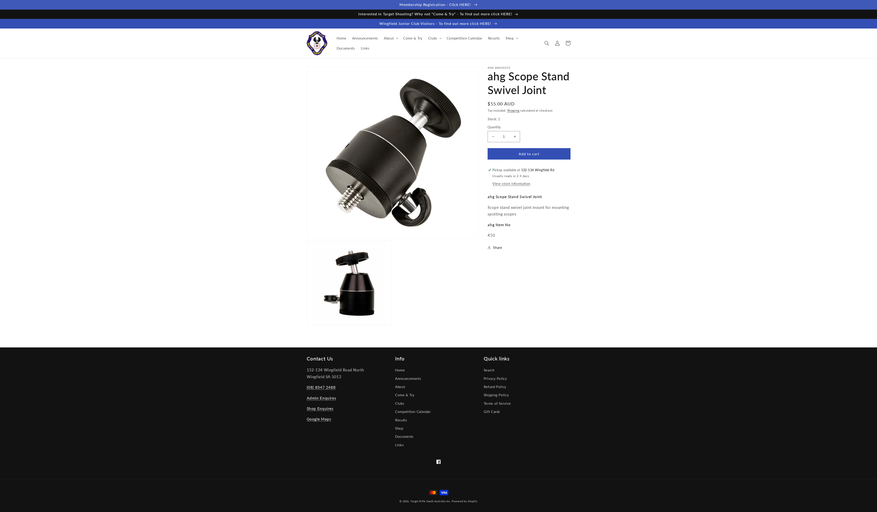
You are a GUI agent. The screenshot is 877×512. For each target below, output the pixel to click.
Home (400, 370)
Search (489, 370)
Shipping (513, 110)
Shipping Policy (496, 395)
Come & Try (404, 395)
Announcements (408, 378)
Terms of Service (497, 403)
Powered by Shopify (464, 501)
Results (401, 420)
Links (399, 445)
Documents (404, 436)
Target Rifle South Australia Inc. (430, 501)
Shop (399, 428)
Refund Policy (495, 387)
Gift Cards (492, 412)
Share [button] (497, 247)
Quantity (494, 127)
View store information (511, 183)
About (400, 387)
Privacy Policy (495, 378)
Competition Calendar (413, 412)
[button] (390, 38)
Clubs (399, 403)
